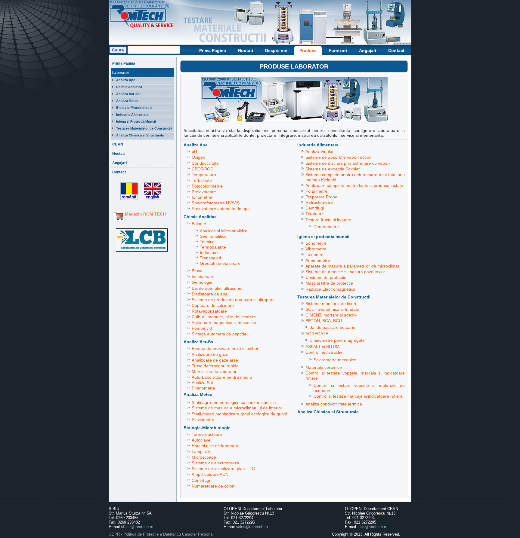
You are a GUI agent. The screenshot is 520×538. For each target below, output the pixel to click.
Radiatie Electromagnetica (330, 289)
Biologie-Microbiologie (134, 107)
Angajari (367, 50)
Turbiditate (202, 180)
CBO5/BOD (202, 169)
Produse (308, 50)
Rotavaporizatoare (209, 311)
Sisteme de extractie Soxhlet (332, 169)
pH (194, 151)
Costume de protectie (325, 277)
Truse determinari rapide (215, 365)
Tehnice (207, 241)
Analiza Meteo (127, 100)
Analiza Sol (202, 382)
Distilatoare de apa (210, 294)
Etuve (197, 270)
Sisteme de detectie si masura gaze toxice (345, 271)
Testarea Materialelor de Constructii (144, 128)
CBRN (117, 144)
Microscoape (204, 457)
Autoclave (201, 440)
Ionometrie (202, 197)
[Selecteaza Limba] (126, 200)
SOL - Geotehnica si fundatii (332, 309)
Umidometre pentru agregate (337, 340)
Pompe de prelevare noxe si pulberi (225, 348)
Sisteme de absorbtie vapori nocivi (338, 157)
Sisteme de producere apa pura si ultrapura (233, 299)
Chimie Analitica (129, 87)
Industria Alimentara (132, 114)
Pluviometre (203, 419)
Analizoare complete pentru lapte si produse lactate (354, 185)
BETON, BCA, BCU (323, 320)
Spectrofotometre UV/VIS (216, 202)
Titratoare (314, 213)
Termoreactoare (207, 434)
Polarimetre (316, 191)
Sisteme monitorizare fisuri (330, 303)
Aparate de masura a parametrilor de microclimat (352, 266)
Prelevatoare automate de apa (221, 208)
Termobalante (213, 247)
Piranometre (203, 388)
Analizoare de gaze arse (215, 360)
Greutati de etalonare (220, 263)
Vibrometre (316, 248)
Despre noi (276, 50)
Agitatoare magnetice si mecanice (224, 322)
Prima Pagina (212, 50)
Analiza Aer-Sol (128, 94)
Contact (396, 50)
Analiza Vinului (319, 151)
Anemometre (317, 260)
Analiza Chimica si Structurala (140, 135)
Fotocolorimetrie (207, 186)
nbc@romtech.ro (372, 526)
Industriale (210, 252)
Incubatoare (203, 276)
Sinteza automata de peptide (219, 334)
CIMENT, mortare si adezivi (331, 315)
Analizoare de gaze (210, 354)
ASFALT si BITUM (322, 346)
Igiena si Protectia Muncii (136, 121)
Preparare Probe (321, 196)
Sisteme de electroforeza (215, 462)
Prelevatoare (204, 191)
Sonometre (316, 243)
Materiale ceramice (323, 367)
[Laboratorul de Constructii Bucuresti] (141, 251)
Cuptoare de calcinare (213, 305)
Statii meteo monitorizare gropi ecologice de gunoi (239, 413)
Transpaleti (210, 257)
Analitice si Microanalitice (223, 230)
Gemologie (202, 282)
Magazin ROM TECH (145, 214)
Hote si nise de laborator (215, 445)
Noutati (245, 50)
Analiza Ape (125, 80)
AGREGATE (316, 333)
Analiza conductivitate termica (333, 404)
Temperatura (204, 174)
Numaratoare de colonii (214, 486)
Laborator (120, 73)
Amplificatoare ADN (210, 474)
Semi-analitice (213, 236)
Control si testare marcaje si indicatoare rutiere (358, 396)
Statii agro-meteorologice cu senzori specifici (234, 402)
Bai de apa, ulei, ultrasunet (217, 288)
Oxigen (198, 157)
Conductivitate (205, 163)
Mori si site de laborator (214, 371)
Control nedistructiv (323, 352)
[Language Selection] (151, 200)
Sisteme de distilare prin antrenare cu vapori (347, 163)
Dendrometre (326, 226)
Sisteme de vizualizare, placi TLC (223, 468)
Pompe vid (202, 328)
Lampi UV (201, 451)
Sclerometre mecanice (335, 359)
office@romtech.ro (137, 526)
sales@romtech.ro (252, 526)
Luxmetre (314, 254)
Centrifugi (201, 480)
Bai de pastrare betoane (332, 327)
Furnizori (338, 50)
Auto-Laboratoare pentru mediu (222, 377)
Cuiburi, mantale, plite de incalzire (224, 316)
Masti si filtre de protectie (329, 283)
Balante (199, 223)
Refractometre (319, 202)
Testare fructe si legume (328, 219)
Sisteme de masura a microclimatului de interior (237, 407)
